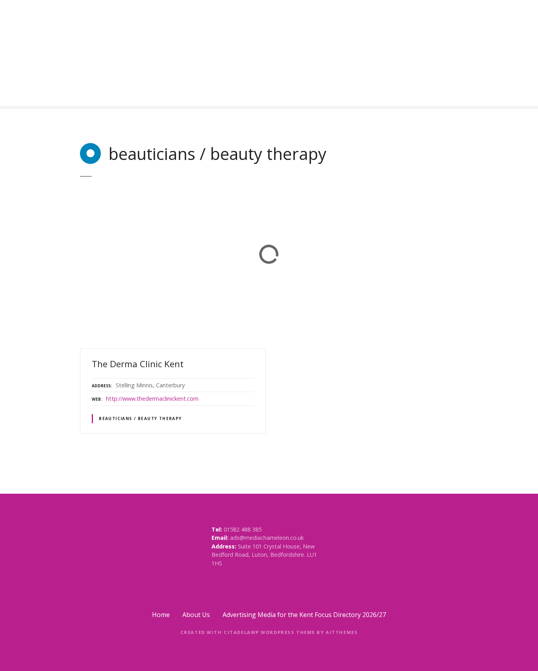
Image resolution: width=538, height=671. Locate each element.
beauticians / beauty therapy (140, 418)
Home (161, 614)
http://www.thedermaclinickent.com (152, 398)
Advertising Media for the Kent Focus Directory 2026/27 (304, 614)
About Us (196, 614)
